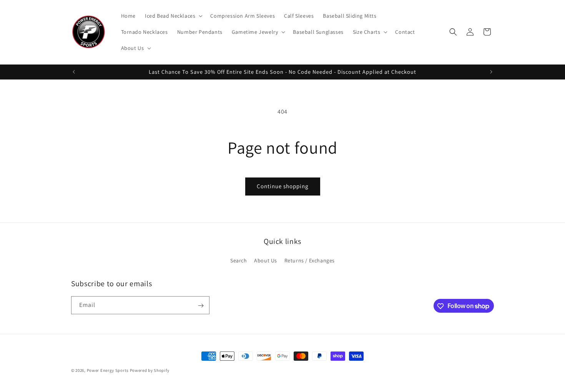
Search (238, 260)
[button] (173, 16)
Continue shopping (283, 186)
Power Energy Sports (108, 370)
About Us (265, 260)
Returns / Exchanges (309, 260)
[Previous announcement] (73, 72)
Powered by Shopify (150, 370)
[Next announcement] (491, 72)
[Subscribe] (200, 306)
